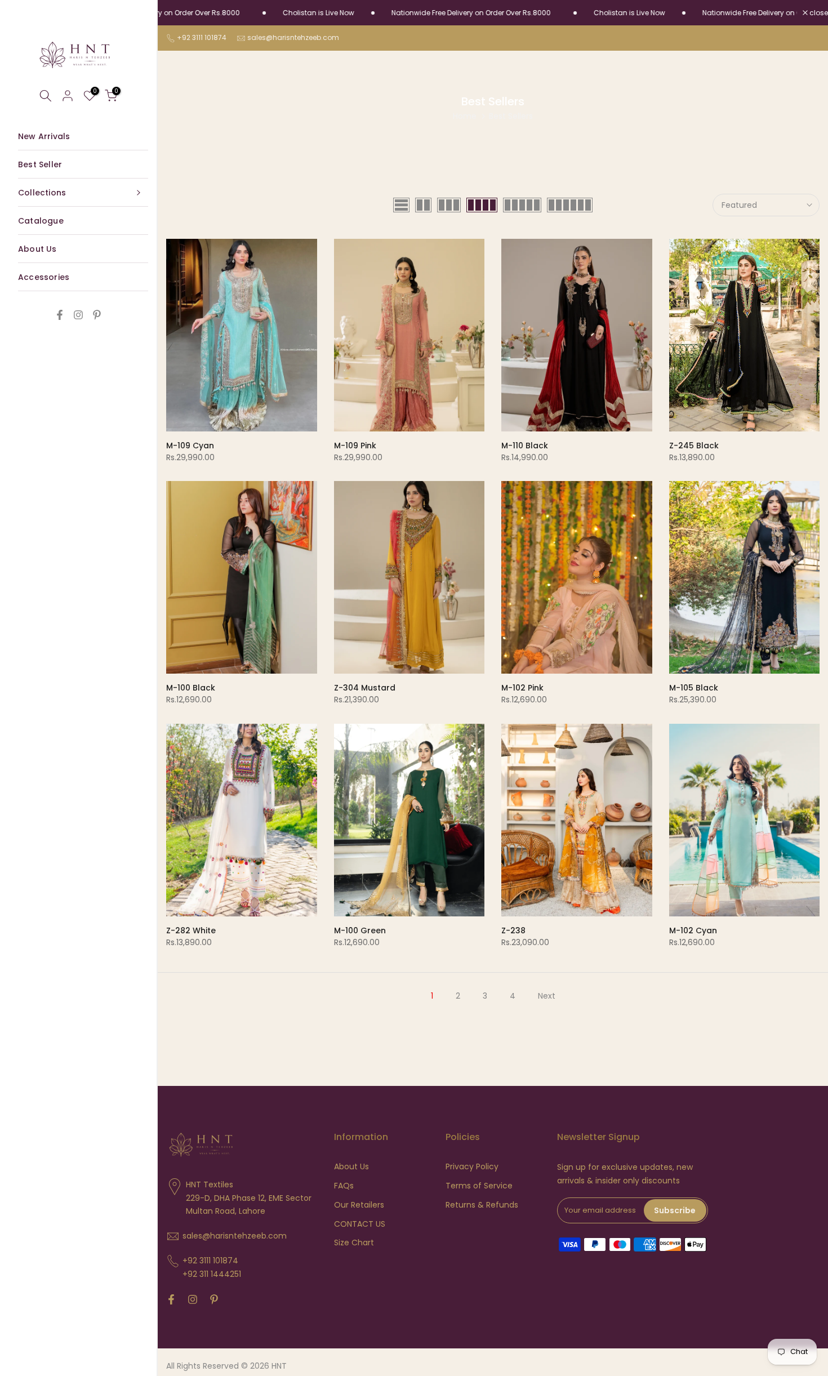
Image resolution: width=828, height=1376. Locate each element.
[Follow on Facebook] (60, 315)
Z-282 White (191, 930)
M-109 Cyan (190, 445)
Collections (42, 192)
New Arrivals (44, 136)
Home (465, 116)
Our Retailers (359, 1205)
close (818, 13)
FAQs (344, 1186)
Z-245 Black (694, 445)
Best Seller (40, 164)
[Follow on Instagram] (78, 315)
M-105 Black (693, 687)
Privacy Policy (472, 1166)
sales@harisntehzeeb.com (293, 37)
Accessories (43, 277)
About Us (37, 249)
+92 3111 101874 (201, 37)
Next (546, 995)
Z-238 (513, 930)
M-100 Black (190, 687)
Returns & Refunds (482, 1205)
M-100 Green (360, 930)
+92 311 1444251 (211, 1274)
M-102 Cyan (693, 930)
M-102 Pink (522, 687)
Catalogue (41, 220)
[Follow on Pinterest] (97, 315)
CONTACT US (359, 1224)
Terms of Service (479, 1186)
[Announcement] (276, 13)
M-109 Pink (355, 445)
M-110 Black (524, 445)
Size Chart (354, 1242)
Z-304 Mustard (364, 687)
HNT (279, 1366)
